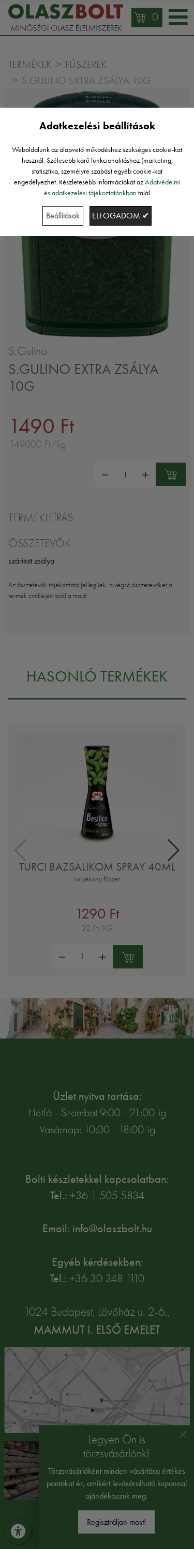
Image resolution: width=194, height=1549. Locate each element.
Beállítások (63, 215)
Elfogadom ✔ (120, 215)
